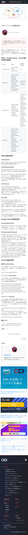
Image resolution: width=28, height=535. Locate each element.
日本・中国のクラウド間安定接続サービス (13, 488)
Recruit (17, 515)
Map (5, 519)
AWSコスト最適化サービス (10, 484)
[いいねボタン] (3, 329)
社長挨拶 (7, 505)
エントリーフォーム (20, 520)
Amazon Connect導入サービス (11, 480)
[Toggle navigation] (25, 2)
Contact (6, 515)
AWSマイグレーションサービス (11, 473)
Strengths (7, 498)
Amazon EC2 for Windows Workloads (13, 475)
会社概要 (7, 509)
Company (7, 502)
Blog (16, 502)
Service (6, 466)
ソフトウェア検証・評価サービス (11, 492)
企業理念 (7, 507)
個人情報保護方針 (7, 525)
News (16, 506)
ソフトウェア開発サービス (10, 490)
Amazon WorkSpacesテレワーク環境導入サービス (15, 482)
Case (16, 498)
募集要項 (18, 518)
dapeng (10, 32)
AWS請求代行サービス (9, 469)
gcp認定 (24, 338)
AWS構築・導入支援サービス (11, 471)
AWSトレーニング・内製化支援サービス (13, 486)
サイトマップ (6, 528)
